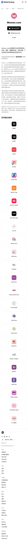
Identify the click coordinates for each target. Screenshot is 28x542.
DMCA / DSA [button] (5, 536)
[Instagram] (9, 436)
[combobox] (10, 439)
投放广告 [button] (4, 487)
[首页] (7, 2)
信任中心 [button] (4, 522)
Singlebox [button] (4, 461)
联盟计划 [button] (4, 501)
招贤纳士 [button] (4, 512)
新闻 (13, 8)
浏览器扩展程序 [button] (5, 454)
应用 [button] (3, 468)
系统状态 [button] (4, 503)
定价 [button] (3, 494)
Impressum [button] (4, 538)
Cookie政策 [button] (4, 526)
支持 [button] (3, 496)
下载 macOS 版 (15, 28)
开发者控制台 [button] (5, 480)
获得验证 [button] (4, 482)
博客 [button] (3, 498)
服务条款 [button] (4, 533)
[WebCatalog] (2, 432)
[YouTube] (6, 436)
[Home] (2, 8)
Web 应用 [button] (4, 456)
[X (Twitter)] (2, 436)
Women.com (21, 8)
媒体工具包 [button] (4, 515)
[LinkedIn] (4, 436)
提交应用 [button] (4, 484)
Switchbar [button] (4, 459)
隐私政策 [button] (4, 524)
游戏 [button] (3, 470)
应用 (7, 8)
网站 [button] (15, 37)
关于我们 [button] (4, 510)
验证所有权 (19, 57)
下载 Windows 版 (15, 33)
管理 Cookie (3, 443)
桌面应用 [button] (4, 452)
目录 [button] (3, 473)
